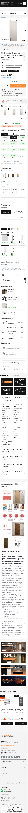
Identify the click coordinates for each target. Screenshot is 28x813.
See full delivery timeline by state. (10, 95)
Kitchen (7, 444)
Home (2, 9)
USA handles (18, 212)
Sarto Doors (21, 100)
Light (6, 433)
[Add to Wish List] (24, 53)
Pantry (7, 442)
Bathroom (4, 441)
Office (10, 444)
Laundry (4, 442)
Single (14, 406)
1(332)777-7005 (7, 789)
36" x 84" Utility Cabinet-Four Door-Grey (20, 710)
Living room (21, 192)
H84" (16, 134)
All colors (4, 229)
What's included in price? (7, 77)
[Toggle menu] (24, 3)
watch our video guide (13, 130)
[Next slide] (25, 112)
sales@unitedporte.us (8, 791)
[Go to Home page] (7, 3)
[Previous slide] (25, 114)
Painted (15, 410)
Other (13, 199)
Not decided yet (6, 189)
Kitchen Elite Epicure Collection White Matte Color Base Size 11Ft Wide (7, 710)
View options (7, 723)
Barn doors (21, 9)
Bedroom (9, 441)
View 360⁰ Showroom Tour (7, 745)
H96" (22, 134)
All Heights (4, 134)
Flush (14, 437)
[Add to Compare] (24, 56)
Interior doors (14, 9)
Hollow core (16, 418)
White (3, 433)
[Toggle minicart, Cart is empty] (18, 3)
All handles (6, 212)
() (9, 81)
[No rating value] (4, 376)
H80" (11, 134)
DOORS (7, 9)
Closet (3, 444)
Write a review (14, 81)
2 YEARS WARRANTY (7, 363)
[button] (7, 382)
